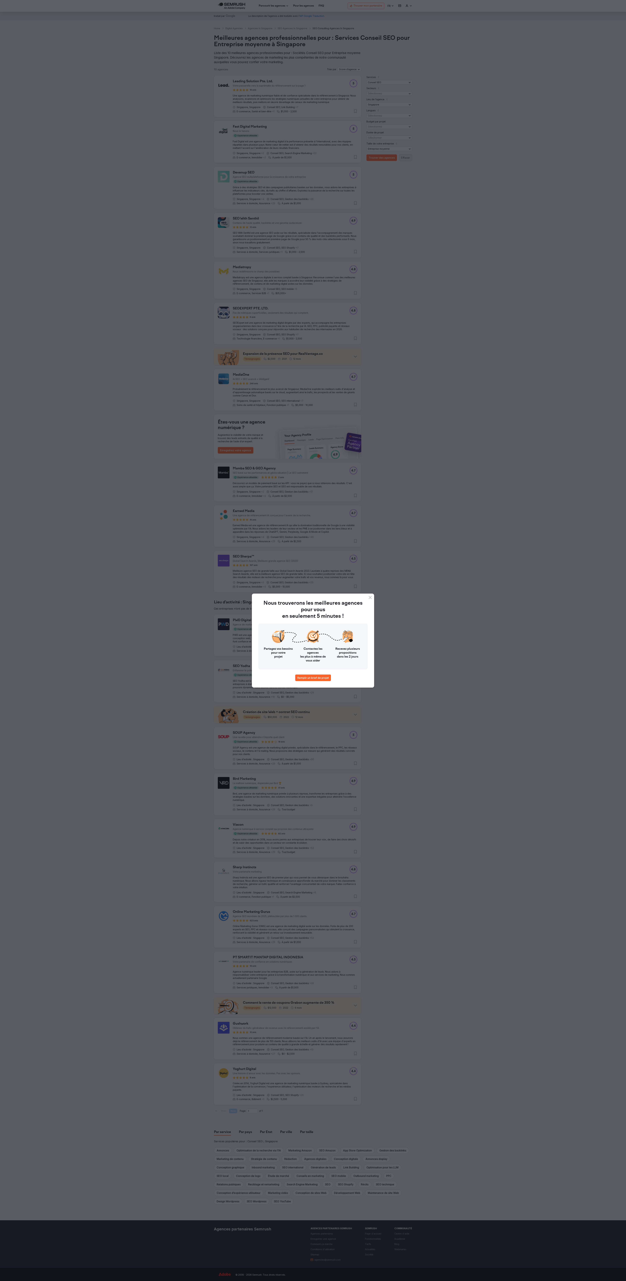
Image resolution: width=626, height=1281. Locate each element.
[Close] (370, 597)
